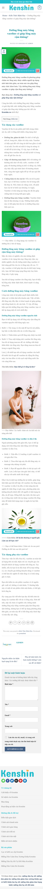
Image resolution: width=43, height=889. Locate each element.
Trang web (8, 726)
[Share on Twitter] (19, 623)
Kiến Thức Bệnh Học (17, 16)
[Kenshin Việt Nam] (21, 7)
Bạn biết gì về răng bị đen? (24, 367)
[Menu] (3, 7)
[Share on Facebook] (15, 623)
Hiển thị (14, 119)
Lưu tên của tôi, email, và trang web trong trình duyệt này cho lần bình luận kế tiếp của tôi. (20, 740)
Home (4, 16)
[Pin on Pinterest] (28, 623)
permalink (22, 633)
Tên (7, 704)
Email (7, 715)
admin (30, 43)
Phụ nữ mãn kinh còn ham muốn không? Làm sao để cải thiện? (32, 660)
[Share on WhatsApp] (11, 623)
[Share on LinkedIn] (32, 623)
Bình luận (9, 684)
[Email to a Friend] (24, 623)
